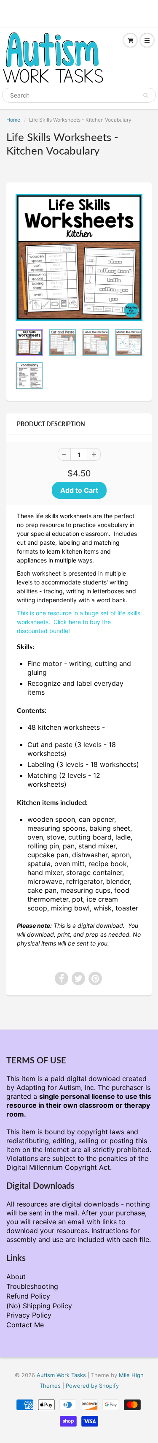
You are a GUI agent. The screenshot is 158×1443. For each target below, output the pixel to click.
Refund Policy (28, 1296)
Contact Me (25, 1325)
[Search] (145, 95)
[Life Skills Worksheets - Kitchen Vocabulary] (79, 257)
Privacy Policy (28, 1315)
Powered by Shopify (92, 1385)
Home (13, 120)
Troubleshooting (32, 1286)
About (16, 1276)
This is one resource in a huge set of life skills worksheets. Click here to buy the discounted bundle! (78, 621)
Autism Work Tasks (61, 1375)
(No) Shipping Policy (39, 1306)
